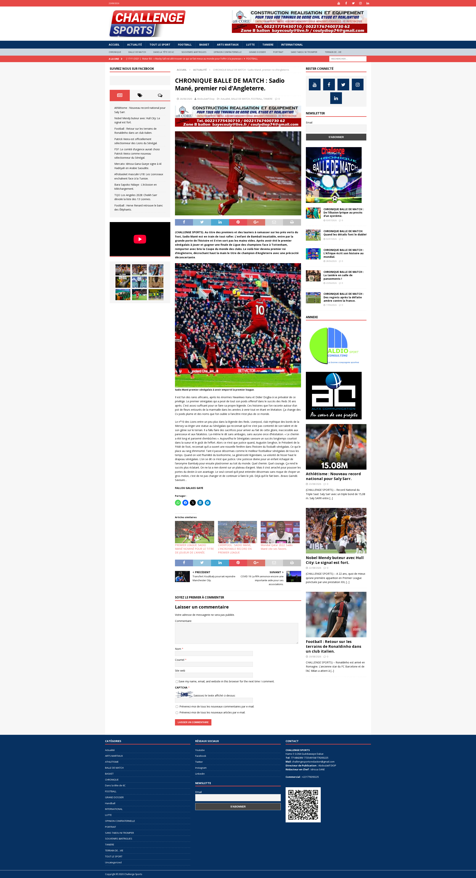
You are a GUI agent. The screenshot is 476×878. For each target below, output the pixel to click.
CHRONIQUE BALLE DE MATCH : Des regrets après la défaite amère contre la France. (344, 297)
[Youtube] (339, 3)
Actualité (134, 44)
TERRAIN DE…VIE (333, 52)
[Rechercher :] (347, 58)
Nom (178, 649)
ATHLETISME (112, 761)
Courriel (180, 660)
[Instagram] (360, 3)
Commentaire (183, 621)
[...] (331, 498)
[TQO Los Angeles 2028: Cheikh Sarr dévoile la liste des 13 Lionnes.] (156, 294)
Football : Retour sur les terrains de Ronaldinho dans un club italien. (333, 646)
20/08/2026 (315, 656)
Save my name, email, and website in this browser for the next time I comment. (226, 681)
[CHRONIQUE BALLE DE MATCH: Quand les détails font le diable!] (313, 235)
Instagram (201, 767)
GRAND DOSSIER (257, 52)
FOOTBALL (185, 44)
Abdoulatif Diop (206, 98)
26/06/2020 (186, 98)
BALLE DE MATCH (137, 52)
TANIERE (268, 44)
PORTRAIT (278, 52)
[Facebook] (346, 3)
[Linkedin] (368, 3)
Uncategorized (113, 862)
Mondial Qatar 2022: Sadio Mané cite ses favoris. (277, 546)
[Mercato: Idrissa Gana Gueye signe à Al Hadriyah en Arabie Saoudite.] (156, 282)
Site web (180, 670)
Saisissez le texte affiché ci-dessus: (214, 695)
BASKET (204, 44)
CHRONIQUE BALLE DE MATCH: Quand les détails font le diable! (345, 232)
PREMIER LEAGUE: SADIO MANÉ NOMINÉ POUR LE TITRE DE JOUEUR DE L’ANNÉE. (194, 548)
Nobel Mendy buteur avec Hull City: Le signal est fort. (335, 560)
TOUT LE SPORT (159, 44)
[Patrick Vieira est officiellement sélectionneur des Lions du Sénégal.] (122, 282)
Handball (110, 803)
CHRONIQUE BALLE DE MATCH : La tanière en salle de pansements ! (344, 275)
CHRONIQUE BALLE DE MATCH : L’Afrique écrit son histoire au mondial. (344, 253)
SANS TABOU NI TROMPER (304, 52)
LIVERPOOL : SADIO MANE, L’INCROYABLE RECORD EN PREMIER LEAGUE (235, 548)
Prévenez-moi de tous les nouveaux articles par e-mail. (212, 712)
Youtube (200, 750)
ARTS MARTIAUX (228, 44)
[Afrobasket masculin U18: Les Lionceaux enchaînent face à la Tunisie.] (122, 294)
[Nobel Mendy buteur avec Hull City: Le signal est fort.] (139, 269)
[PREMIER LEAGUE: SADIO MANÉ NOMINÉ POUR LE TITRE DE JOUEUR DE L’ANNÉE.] (194, 532)
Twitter (199, 761)
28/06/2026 (331, 261)
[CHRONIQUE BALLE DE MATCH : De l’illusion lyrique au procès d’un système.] (313, 213)
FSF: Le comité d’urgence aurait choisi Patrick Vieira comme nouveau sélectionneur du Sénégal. (137, 153)
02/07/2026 (331, 238)
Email (309, 122)
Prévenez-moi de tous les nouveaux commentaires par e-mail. (216, 706)
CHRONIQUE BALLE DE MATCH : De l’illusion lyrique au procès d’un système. (344, 212)
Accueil (114, 44)
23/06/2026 (331, 283)
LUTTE (250, 44)
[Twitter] (353, 3)
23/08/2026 (315, 484)
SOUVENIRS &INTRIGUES (193, 52)
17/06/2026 (331, 305)
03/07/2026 (331, 220)
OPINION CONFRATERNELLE (228, 52)
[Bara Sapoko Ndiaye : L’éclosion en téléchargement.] (139, 294)
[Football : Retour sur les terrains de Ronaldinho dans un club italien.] (156, 269)
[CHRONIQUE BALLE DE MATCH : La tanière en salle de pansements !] (313, 275)
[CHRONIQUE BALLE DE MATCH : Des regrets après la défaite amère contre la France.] (313, 297)
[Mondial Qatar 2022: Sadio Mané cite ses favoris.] (280, 532)
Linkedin (200, 773)
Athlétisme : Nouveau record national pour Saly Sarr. (333, 476)
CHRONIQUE (115, 52)
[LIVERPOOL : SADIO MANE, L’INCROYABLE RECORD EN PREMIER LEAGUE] (237, 532)
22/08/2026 (315, 567)
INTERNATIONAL (292, 44)
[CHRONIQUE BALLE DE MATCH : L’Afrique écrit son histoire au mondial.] (313, 253)
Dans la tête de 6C (163, 52)
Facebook (200, 755)
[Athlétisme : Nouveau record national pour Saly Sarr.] (122, 269)
